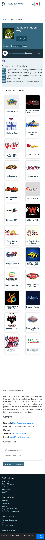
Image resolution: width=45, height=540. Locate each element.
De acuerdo (40, 536)
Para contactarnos (9, 520)
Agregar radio (7, 525)
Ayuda (4, 522)
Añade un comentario (14, 464)
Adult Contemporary (10, 511)
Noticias (5, 500)
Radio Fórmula (8, 484)
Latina (4, 506)
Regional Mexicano (19, 46)
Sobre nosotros (8, 516)
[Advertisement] (22, 12)
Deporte (5, 503)
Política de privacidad (10, 530)
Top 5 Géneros (8, 497)
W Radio (5, 481)
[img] (41, 4)
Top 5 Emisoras (8, 478)
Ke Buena (6, 489)
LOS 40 (5, 486)
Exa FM (5, 492)
